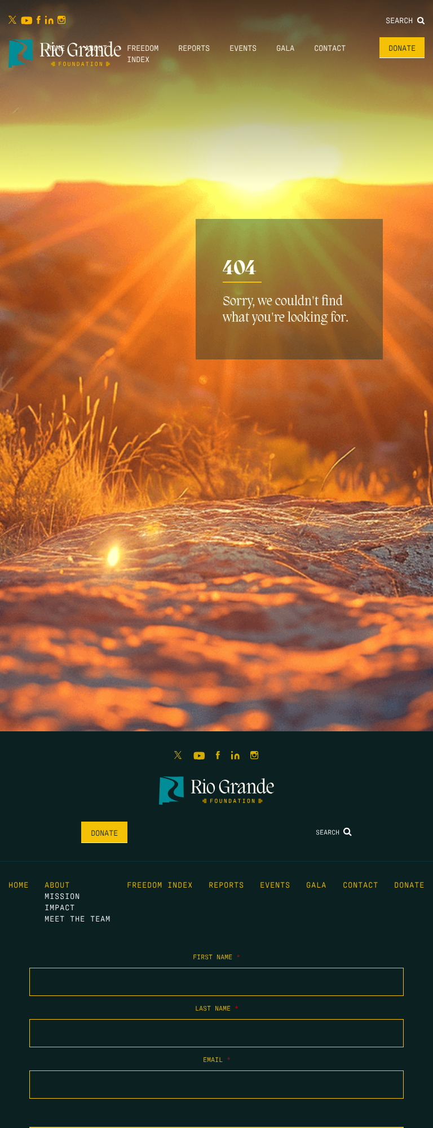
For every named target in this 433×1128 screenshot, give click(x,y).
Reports (194, 47)
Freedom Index (160, 884)
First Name (216, 956)
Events (243, 47)
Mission (62, 895)
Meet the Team (78, 918)
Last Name (216, 1007)
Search (401, 20)
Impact (60, 907)
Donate (402, 47)
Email (217, 1059)
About (96, 47)
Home (56, 47)
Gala (285, 47)
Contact (330, 47)
